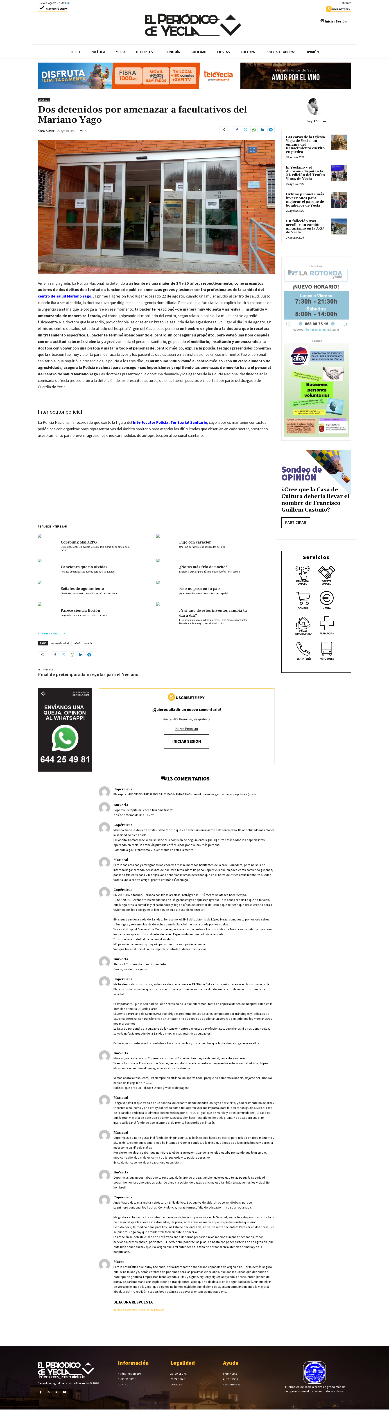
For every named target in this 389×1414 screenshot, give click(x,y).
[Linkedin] (262, 129)
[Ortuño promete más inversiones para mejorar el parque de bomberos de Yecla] (339, 199)
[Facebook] (236, 129)
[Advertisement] (156, 476)
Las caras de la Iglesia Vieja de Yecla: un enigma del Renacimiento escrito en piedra (305, 144)
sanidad (88, 643)
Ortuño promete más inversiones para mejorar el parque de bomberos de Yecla (305, 200)
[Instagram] (56, 1392)
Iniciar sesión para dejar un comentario (139, 1310)
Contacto (345, 3)
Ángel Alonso (46, 131)
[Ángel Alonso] (316, 106)
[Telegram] (271, 129)
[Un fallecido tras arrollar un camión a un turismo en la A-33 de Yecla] (339, 226)
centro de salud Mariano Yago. (65, 296)
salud (76, 643)
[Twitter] (245, 129)
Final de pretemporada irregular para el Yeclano (88, 674)
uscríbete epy (341, 9)
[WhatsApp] (254, 129)
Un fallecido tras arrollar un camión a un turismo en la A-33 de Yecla (305, 227)
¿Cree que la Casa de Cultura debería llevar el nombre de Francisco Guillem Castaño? (315, 499)
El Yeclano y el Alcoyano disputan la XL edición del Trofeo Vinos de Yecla (305, 173)
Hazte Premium (186, 729)
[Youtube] (64, 1392)
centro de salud (60, 643)
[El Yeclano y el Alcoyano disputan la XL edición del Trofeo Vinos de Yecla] (339, 173)
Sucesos (44, 99)
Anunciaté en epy (57, 8)
